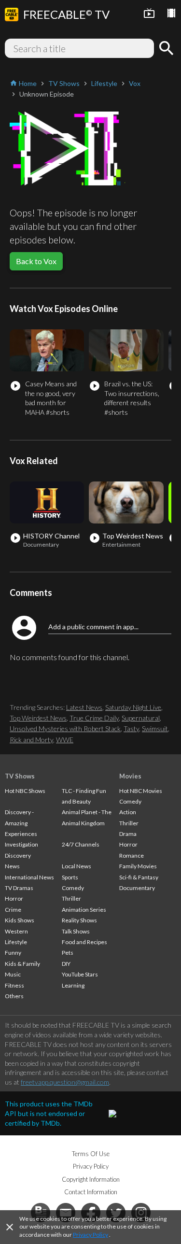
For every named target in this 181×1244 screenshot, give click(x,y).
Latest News (84, 707)
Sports (70, 877)
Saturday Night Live (133, 707)
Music (13, 974)
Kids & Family (22, 963)
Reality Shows (79, 920)
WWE (64, 739)
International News (29, 877)
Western (16, 931)
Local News (76, 866)
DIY (66, 963)
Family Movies (138, 866)
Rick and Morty (31, 739)
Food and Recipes (84, 942)
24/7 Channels (80, 844)
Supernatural (141, 718)
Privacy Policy (90, 1234)
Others (14, 996)
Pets (67, 952)
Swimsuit (155, 728)
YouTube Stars (80, 974)
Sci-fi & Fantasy (138, 877)
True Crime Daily (94, 718)
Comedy (73, 887)
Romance (131, 855)
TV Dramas (19, 887)
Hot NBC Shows (25, 790)
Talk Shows (76, 931)
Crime (13, 909)
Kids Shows (19, 920)
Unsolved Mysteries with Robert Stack (65, 728)
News (12, 866)
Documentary (137, 887)
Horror (14, 898)
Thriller (71, 898)
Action (127, 812)
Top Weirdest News (38, 718)
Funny (13, 952)
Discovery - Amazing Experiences (21, 822)
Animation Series (84, 909)
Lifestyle (16, 942)
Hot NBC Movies (140, 790)
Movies (130, 776)
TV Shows (20, 776)
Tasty (131, 728)
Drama (128, 833)
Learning (73, 985)
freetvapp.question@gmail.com (65, 1082)
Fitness (14, 985)
